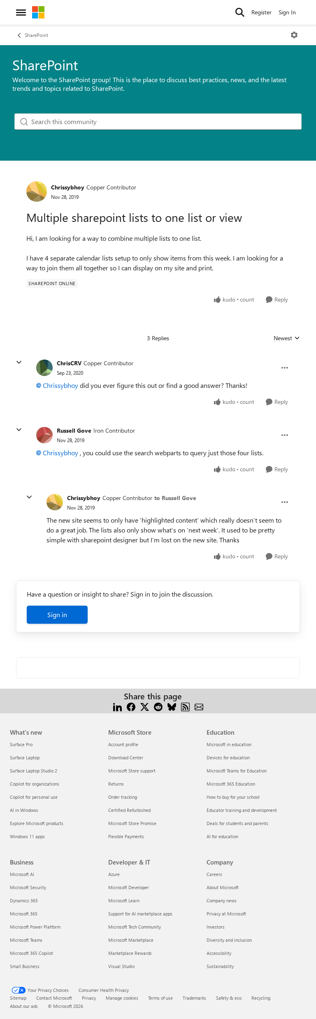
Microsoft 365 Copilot (31, 953)
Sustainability (220, 966)
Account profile (123, 744)
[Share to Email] (199, 706)
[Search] (240, 12)
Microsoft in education (229, 744)
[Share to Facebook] (131, 706)
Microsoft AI (22, 874)
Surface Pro (21, 744)
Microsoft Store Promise (132, 823)
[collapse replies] (19, 362)
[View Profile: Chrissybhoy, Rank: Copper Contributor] (36, 191)
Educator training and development (242, 810)
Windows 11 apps (27, 836)
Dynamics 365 (24, 900)
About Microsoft (223, 887)
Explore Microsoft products (36, 823)
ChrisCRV (69, 363)
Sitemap (18, 998)
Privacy (89, 998)
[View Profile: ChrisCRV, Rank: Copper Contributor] (44, 368)
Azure (114, 874)
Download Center (125, 757)
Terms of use (160, 998)
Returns (116, 784)
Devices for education (228, 757)
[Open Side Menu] (21, 12)
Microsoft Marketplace (130, 940)
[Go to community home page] (38, 12)
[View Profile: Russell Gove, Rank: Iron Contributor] (44, 435)
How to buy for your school (233, 797)
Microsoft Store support (132, 771)
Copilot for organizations (34, 784)
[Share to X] (144, 706)
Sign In (287, 12)
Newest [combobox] (287, 338)
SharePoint (36, 35)
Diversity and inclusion (229, 940)
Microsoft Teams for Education (237, 771)
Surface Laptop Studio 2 (33, 771)
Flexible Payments (126, 836)
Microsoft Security (28, 887)
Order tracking (122, 797)
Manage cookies (122, 998)
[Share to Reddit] (158, 706)
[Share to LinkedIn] (117, 706)
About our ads (24, 1006)
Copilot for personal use (34, 797)
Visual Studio (121, 966)
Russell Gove (74, 430)
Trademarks (194, 998)
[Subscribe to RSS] (185, 706)
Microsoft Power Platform (35, 927)
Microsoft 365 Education (231, 784)
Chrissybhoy (67, 187)
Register (261, 12)
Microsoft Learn (123, 900)
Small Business (25, 966)
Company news (222, 900)
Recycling (260, 998)
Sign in (57, 614)
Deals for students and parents (237, 823)
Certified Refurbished (129, 810)
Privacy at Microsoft (226, 914)
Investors (216, 927)
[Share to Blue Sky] (171, 706)
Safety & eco (229, 998)
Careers (214, 874)
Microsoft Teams (26, 940)
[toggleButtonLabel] (294, 35)
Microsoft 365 (23, 914)
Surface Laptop (25, 757)
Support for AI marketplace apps (140, 914)
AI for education (222, 836)
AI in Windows (24, 810)
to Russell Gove (175, 498)
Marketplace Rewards (130, 953)
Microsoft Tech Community (134, 927)
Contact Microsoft (54, 998)
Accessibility (219, 953)
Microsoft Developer (128, 887)
